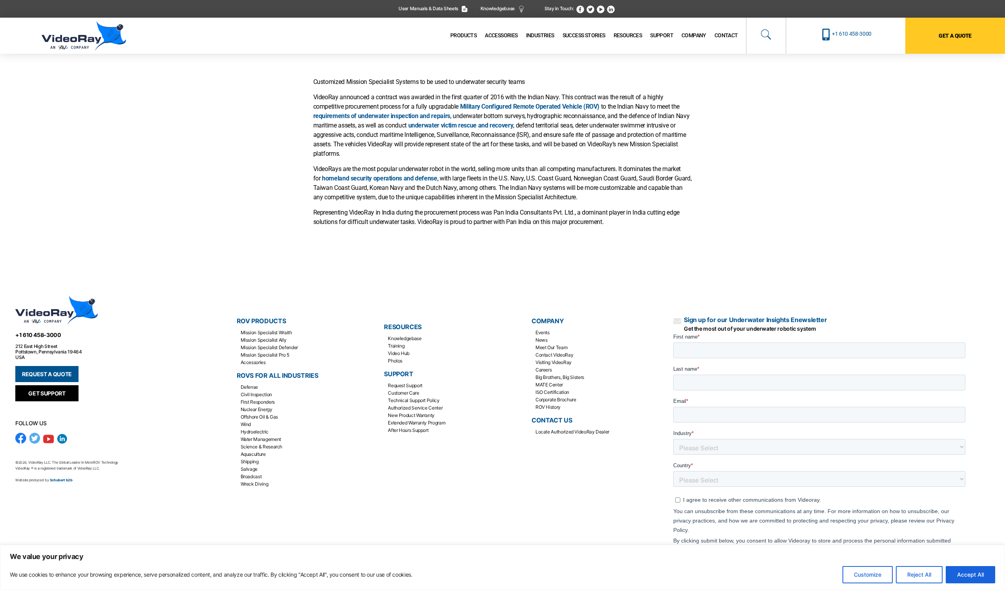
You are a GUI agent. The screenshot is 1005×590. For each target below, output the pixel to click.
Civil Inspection (256, 394)
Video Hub (398, 353)
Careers (543, 370)
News (541, 340)
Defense (249, 387)
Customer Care (403, 393)
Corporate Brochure (555, 399)
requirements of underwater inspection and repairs (381, 116)
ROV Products (261, 321)
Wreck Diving (255, 484)
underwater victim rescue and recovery (460, 125)
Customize (867, 574)
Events (542, 332)
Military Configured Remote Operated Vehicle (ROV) (529, 106)
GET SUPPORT (46, 393)
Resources (403, 327)
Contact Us (552, 420)
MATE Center (549, 385)
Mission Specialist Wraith (266, 332)
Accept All (970, 574)
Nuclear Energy (256, 409)
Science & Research (262, 447)
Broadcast (251, 476)
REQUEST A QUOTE (47, 374)
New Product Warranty (411, 415)
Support (398, 374)
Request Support (405, 385)
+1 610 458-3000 (852, 34)
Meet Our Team (551, 347)
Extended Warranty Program (416, 423)
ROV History (548, 407)
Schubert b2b (61, 480)
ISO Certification (552, 392)
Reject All (919, 574)
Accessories (253, 362)
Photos (395, 361)
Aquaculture (253, 454)
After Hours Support (408, 430)
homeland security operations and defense (379, 178)
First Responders (258, 402)
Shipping (250, 461)
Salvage (249, 469)
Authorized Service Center (415, 408)
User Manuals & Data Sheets (428, 8)
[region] (502, 567)
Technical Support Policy (413, 400)
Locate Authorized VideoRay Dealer (572, 432)
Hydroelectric (255, 432)
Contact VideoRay (554, 355)
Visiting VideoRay (553, 362)
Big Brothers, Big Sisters (559, 377)
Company (548, 321)
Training (396, 346)
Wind (246, 424)
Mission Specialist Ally (264, 340)
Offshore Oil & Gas (259, 417)
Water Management (261, 439)
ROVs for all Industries (277, 375)
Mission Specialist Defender (269, 347)
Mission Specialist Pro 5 (265, 355)
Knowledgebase (498, 8)
